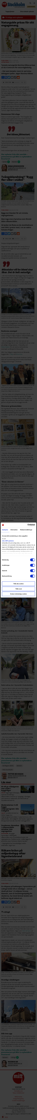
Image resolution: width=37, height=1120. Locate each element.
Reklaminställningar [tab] (26, 529)
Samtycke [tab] (5, 529)
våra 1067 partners (8, 540)
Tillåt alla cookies (18, 583)
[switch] (32, 565)
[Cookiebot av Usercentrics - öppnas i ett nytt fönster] (27, 525)
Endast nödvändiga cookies (18, 594)
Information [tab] (14, 529)
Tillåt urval (18, 589)
